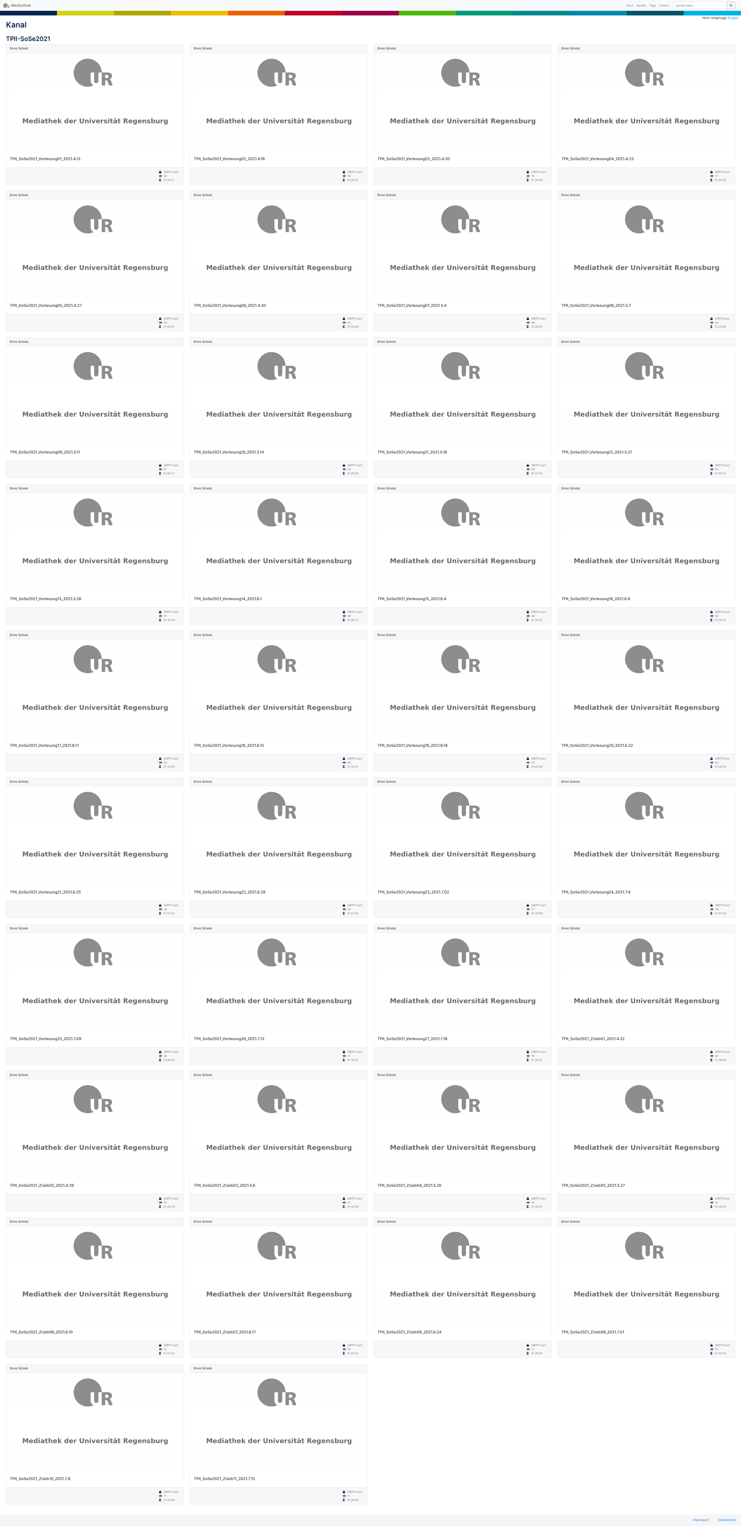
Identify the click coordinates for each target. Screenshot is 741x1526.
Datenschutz (727, 1520)
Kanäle (641, 5)
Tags (652, 5)
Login (733, 18)
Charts (664, 5)
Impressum (701, 1520)
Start (630, 5)
